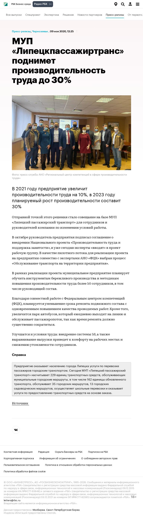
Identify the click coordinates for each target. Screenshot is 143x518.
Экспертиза (51, 14)
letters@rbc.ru (12, 500)
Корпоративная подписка (19, 458)
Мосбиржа (39, 509)
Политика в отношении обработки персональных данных (78, 464)
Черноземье (40, 31)
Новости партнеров (89, 14)
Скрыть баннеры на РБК (68, 451)
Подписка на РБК (98, 451)
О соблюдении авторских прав (99, 458)
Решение (68, 14)
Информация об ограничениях (57, 458)
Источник (20, 403)
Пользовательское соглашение (21, 464)
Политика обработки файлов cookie (25, 471)
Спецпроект (32, 14)
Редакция (43, 451)
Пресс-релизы (115, 14)
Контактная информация (18, 451)
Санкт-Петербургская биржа (63, 509)
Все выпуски (14, 14)
